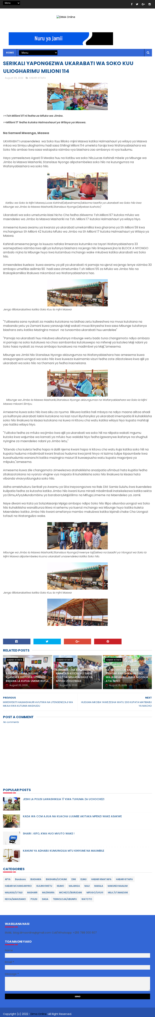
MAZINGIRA (48, 892)
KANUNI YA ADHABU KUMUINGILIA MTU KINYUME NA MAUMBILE (63, 851)
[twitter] (137, 4)
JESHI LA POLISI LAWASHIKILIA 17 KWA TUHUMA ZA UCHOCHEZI (63, 799)
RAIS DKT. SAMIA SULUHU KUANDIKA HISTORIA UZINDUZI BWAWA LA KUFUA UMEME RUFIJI (27, 677)
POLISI (34, 899)
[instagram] (149, 4)
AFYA (7, 879)
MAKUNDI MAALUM (118, 885)
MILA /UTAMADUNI (118, 892)
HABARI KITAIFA (37, 77)
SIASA (45, 899)
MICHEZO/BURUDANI (70, 892)
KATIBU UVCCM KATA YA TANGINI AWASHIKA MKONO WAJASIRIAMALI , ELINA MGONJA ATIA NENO (127, 675)
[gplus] (143, 4)
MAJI (87, 885)
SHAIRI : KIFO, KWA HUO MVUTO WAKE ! (48, 833)
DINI (73, 879)
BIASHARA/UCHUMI (56, 879)
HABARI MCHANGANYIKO (18, 885)
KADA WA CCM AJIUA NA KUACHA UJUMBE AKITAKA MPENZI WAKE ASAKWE (72, 816)
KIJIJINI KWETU (44, 885)
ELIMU (84, 879)
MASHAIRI (32, 892)
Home (10, 52)
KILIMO (60, 885)
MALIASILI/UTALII (13, 892)
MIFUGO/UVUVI (95, 892)
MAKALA (98, 885)
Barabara (20, 879)
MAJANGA (74, 885)
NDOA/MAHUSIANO (15, 899)
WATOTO (86, 899)
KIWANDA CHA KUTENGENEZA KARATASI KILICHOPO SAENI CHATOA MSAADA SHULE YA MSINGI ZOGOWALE (75, 675)
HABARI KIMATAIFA (101, 879)
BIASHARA (35, 879)
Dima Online (38, 1014)
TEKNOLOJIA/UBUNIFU (65, 899)
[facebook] (132, 4)
